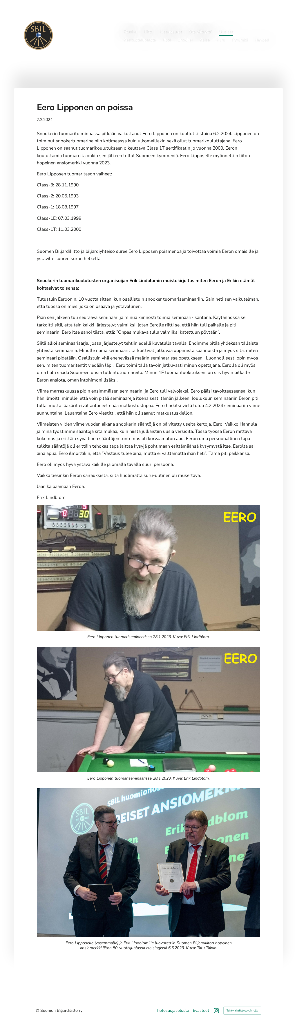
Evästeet (201, 1011)
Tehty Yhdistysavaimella (242, 1011)
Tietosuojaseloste (172, 1011)
